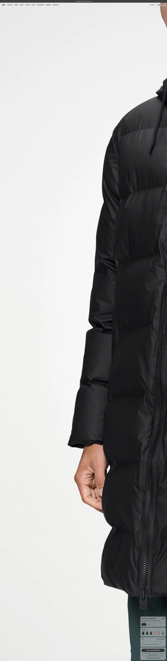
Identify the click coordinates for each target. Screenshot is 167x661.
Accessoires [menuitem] (40, 4)
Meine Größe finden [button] (161, 638)
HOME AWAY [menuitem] (48, 4)
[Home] (3, 5)
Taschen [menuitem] (27, 4)
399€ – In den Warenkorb (153, 650)
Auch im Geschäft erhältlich (153, 658)
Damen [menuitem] (16, 4)
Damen (149, 624)
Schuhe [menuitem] (33, 4)
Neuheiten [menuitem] (10, 4)
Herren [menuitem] (21, 4)
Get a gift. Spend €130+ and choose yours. (83, 1)
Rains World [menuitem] (55, 4)
